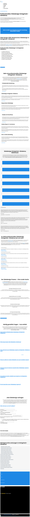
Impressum (13, 514)
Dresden (22, 354)
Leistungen (5, 3)
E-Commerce (5, 164)
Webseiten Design (19, 78)
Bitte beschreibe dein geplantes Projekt (6, 416)
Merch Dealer (6, 161)
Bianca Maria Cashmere (9, 189)
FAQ (4, 7)
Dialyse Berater (6, 196)
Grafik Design (10, 164)
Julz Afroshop (6, 203)
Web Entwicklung (10, 170)
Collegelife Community (8, 175)
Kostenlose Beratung (3, 318)
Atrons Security (6, 168)
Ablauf (4, 6)
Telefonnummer (2, 413)
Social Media (16, 177)
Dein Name (2, 409)
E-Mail (1, 411)
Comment (1, 421)
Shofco (4, 182)
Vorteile (4, 5)
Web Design (16, 164)
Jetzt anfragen (5, 8)
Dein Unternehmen (3, 410)
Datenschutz (2, 417)
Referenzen (5, 4)
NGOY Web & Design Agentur (7, 514)
